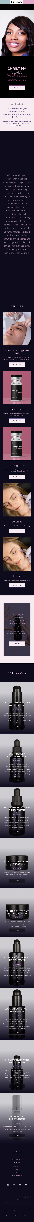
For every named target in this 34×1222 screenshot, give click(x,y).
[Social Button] (8, 1185)
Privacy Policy (14, 1210)
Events (17, 1169)
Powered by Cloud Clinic (12, 1215)
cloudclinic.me (24, 1215)
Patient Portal (17, 1175)
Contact (17, 1172)
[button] (28, 2)
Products (17, 1162)
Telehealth (17, 1166)
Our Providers (17, 1159)
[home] (17, 2)
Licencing (6, 1210)
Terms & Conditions (25, 1210)
